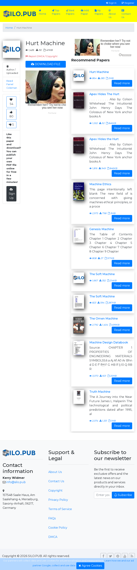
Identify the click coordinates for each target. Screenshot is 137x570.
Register (129, 2)
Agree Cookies (92, 565)
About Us (112, 15)
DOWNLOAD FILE (47, 64)
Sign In (112, 2)
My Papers (99, 12)
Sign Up (12, 196)
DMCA (52, 537)
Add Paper (85, 12)
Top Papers (56, 12)
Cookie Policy (57, 527)
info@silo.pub (16, 482)
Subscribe (125, 495)
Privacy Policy (58, 499)
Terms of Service (60, 509)
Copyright (55, 490)
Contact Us (126, 15)
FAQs (52, 518)
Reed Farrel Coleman (11, 84)
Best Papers (70, 12)
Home (42, 13)
